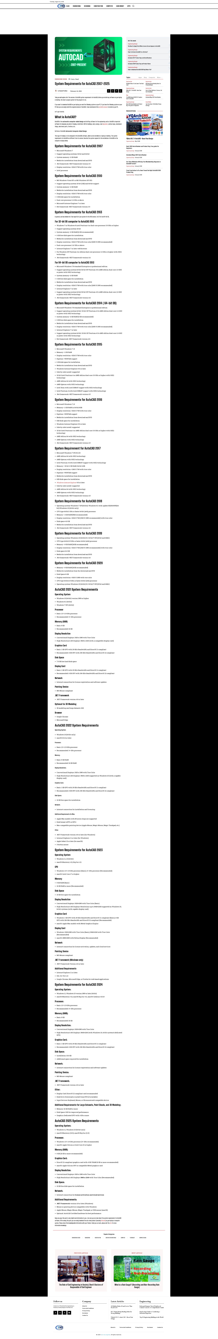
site (111, 1223)
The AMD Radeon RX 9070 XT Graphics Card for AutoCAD (134, 98)
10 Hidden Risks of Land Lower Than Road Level (135, 84)
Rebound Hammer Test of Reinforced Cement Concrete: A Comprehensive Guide (152, 1307)
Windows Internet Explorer (66, 483)
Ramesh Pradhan (63, 91)
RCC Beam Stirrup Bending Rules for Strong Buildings (153, 84)
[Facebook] (108, 91)
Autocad (103, 1220)
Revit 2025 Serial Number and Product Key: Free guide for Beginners (134, 104)
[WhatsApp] (120, 91)
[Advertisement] (109, 22)
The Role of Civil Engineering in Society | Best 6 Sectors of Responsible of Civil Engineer (81, 1286)
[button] (133, 6)
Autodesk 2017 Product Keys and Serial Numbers (140, 58)
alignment (105, 124)
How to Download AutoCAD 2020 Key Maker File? (139, 69)
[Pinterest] (116, 91)
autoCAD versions (103, 107)
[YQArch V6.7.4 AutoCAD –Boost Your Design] (144, 125)
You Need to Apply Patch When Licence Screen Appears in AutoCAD (144, 46)
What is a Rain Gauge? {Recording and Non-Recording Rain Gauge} (137, 1286)
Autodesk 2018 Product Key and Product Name (139, 63)
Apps (140, 77)
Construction (129, 81)
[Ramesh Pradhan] (56, 91)
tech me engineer (105, 1334)
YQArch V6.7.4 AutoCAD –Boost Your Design (139, 139)
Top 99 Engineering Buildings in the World (151, 1317)
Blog (145, 77)
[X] (112, 91)
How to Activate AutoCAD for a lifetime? (138, 52)
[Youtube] (69, 1313)
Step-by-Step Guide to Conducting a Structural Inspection (150, 1312)
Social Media (148, 102)
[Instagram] (60, 1313)
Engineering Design (61, 79)
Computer (152, 77)
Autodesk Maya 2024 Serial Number (153, 97)
